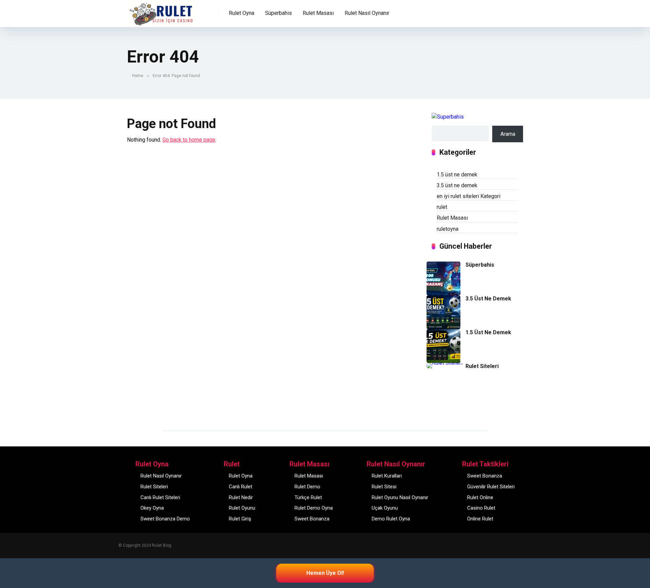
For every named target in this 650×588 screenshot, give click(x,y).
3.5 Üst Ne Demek (488, 298)
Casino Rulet (481, 508)
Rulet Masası (452, 218)
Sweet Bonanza (312, 519)
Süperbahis (278, 13)
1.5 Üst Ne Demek (488, 332)
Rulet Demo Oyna (314, 508)
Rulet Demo (307, 487)
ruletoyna (447, 229)
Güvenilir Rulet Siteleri (491, 487)
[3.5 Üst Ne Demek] (443, 327)
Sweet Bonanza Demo (165, 519)
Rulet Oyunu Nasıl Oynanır (400, 497)
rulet (442, 207)
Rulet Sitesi (384, 487)
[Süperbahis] (443, 293)
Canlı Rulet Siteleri (160, 497)
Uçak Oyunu (385, 508)
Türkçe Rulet (308, 497)
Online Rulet (480, 519)
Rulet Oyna (241, 476)
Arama (507, 134)
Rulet (138, 9)
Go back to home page (188, 140)
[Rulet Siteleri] (444, 363)
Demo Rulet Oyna (391, 519)
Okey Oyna (152, 508)
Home (137, 75)
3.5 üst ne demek (457, 185)
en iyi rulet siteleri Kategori (468, 196)
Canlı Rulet (240, 487)
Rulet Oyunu (242, 508)
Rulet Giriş (240, 519)
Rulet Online (480, 497)
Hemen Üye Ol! (325, 573)
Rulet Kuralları (387, 476)
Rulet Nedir (241, 497)
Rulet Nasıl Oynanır (161, 476)
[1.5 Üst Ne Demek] (443, 361)
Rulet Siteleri (482, 366)
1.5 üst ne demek (457, 174)
